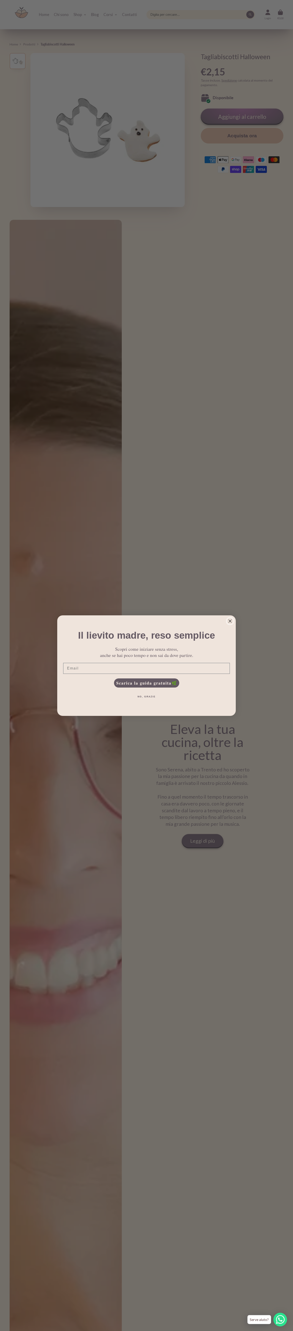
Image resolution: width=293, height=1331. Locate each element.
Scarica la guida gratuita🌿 (146, 683)
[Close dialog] (230, 621)
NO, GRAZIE (147, 696)
